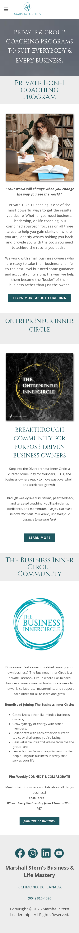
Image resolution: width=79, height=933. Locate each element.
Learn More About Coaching (39, 298)
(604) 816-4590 (39, 898)
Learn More (39, 538)
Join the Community (39, 821)
